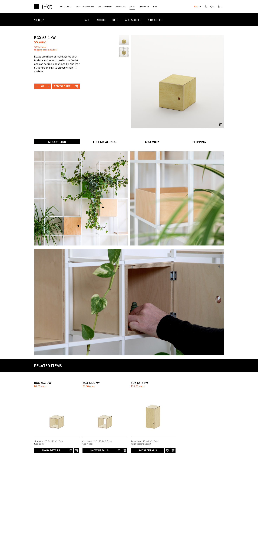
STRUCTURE (155, 19)
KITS (115, 19)
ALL (87, 19)
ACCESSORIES (133, 19)
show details (51, 450)
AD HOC (101, 19)
